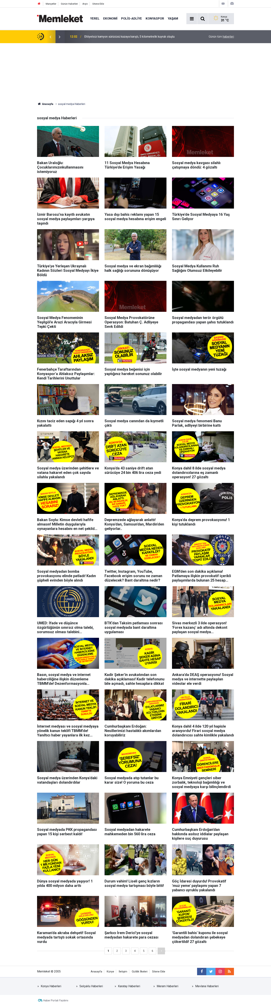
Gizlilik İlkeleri (139, 971)
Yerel (95, 18)
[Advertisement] (135, 71)
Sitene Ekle (98, 3)
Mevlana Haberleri (207, 986)
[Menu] (191, 18)
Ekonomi (110, 18)
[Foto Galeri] (232, 3)
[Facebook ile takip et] (201, 971)
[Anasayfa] (39, 3)
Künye (110, 971)
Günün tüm (221, 36)
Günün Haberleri (69, 3)
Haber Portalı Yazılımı (55, 1000)
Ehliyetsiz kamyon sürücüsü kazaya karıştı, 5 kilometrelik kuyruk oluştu (129, 36)
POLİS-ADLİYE (131, 18)
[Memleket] (60, 18)
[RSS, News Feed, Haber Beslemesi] (229, 971)
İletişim (123, 971)
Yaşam (173, 18)
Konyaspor (155, 18)
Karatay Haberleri (129, 986)
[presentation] (50, 36)
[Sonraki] (161, 951)
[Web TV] (223, 3)
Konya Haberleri (51, 986)
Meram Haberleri (167, 986)
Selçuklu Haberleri (91, 986)
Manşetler (51, 3)
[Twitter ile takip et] (211, 971)
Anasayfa (96, 971)
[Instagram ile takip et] (220, 971)
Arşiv (85, 3)
